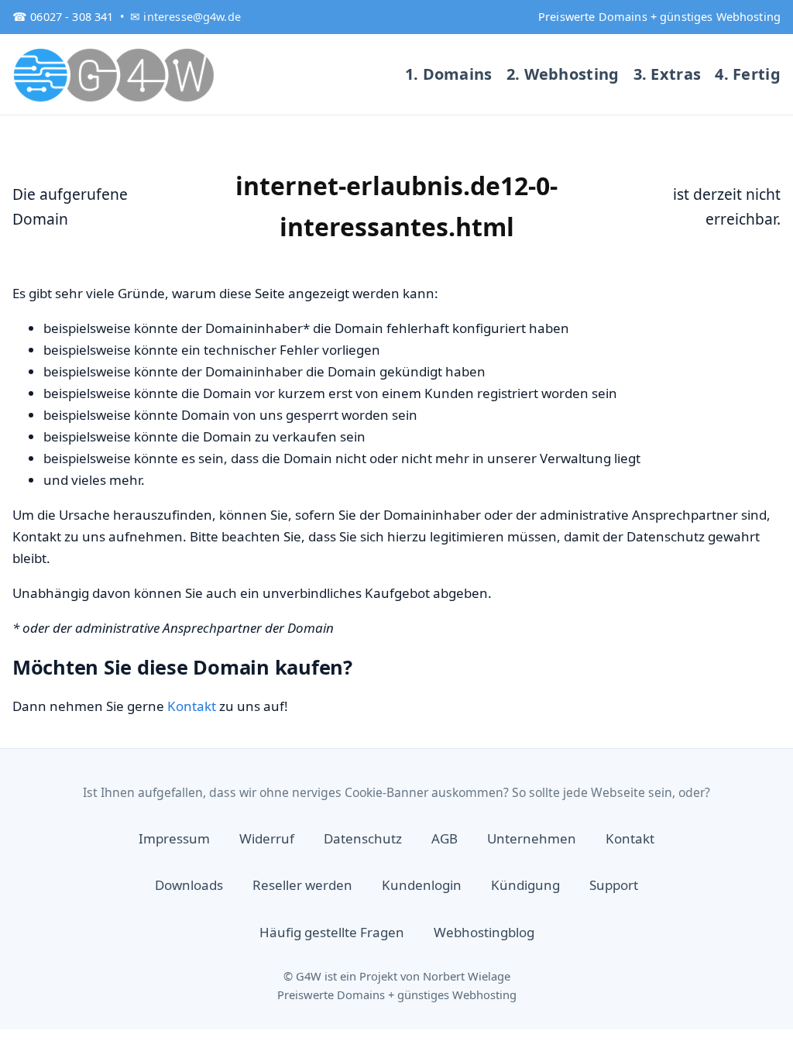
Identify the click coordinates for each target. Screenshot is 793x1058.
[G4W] (114, 74)
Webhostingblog (484, 932)
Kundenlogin (422, 885)
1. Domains (449, 74)
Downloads (189, 885)
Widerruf (266, 838)
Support (613, 885)
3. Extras (667, 74)
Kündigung (525, 885)
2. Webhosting (563, 74)
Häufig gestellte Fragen (331, 932)
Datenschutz (363, 838)
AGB (444, 838)
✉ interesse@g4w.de (185, 16)
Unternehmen (531, 838)
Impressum (174, 838)
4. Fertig (748, 74)
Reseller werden (302, 885)
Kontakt (191, 706)
